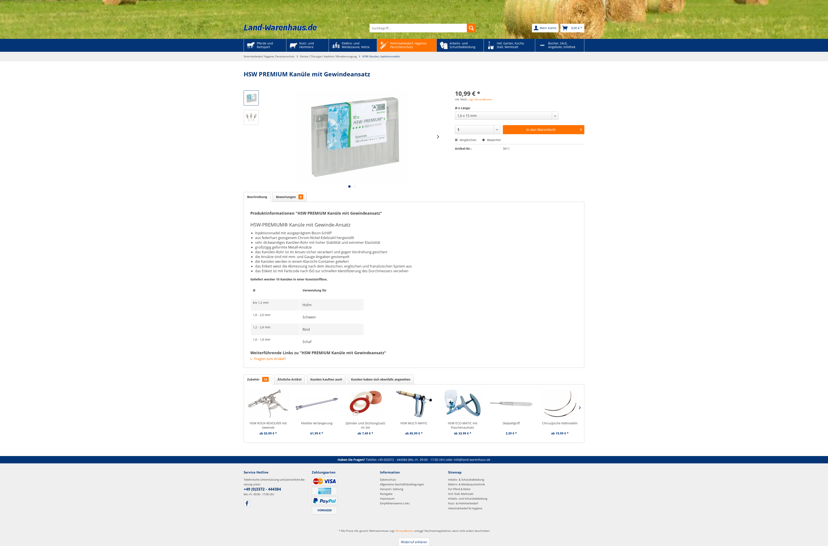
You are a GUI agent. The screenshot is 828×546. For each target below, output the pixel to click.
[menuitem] (423, 28)
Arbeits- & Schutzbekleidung (466, 479)
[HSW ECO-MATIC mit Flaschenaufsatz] (463, 404)
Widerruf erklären (414, 542)
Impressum (387, 498)
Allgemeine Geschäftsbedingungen (402, 484)
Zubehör (257, 379)
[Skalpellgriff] (511, 404)
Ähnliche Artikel (289, 379)
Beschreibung (257, 197)
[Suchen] (471, 28)
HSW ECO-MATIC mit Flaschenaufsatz (462, 425)
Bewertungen (289, 197)
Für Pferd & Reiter (459, 489)
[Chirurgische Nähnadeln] (560, 404)
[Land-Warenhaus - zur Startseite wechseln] (280, 27)
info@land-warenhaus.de (472, 460)
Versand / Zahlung (391, 489)
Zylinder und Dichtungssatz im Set (365, 425)
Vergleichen (468, 140)
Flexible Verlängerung (316, 423)
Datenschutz (388, 479)
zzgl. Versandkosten (480, 99)
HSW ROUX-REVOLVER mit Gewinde (268, 425)
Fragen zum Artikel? (269, 358)
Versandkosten (405, 531)
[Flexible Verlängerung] (317, 404)
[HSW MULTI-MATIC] (414, 404)
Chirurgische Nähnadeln (560, 423)
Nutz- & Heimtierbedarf (463, 503)
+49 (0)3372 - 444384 (392, 460)
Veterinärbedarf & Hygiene (465, 508)
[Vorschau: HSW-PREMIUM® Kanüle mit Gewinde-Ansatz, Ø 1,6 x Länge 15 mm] (251, 97)
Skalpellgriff (511, 423)
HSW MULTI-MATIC (413, 423)
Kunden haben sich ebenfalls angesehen (380, 379)
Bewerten (493, 140)
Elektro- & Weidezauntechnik (466, 484)
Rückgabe (386, 494)
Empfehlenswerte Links (395, 503)
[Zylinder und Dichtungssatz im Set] (365, 404)
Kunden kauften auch (326, 379)
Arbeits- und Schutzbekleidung (467, 498)
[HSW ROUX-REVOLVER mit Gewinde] (268, 404)
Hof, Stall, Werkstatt (461, 494)
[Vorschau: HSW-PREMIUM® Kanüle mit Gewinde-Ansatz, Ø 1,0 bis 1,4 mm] (251, 117)
